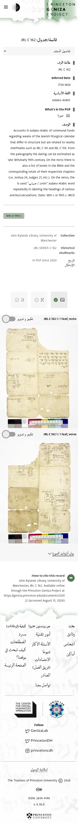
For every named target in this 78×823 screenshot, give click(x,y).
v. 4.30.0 (39, 804)
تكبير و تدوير (25, 319)
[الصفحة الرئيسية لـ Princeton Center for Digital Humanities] (25, 709)
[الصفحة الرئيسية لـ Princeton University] (39, 816)
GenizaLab (39, 730)
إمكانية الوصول (39, 770)
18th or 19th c (13, 216)
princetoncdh (42, 750)
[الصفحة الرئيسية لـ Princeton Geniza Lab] (53, 709)
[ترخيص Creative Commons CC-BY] (39, 790)
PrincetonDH (41, 740)
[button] (61, 11)
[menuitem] (71, 634)
